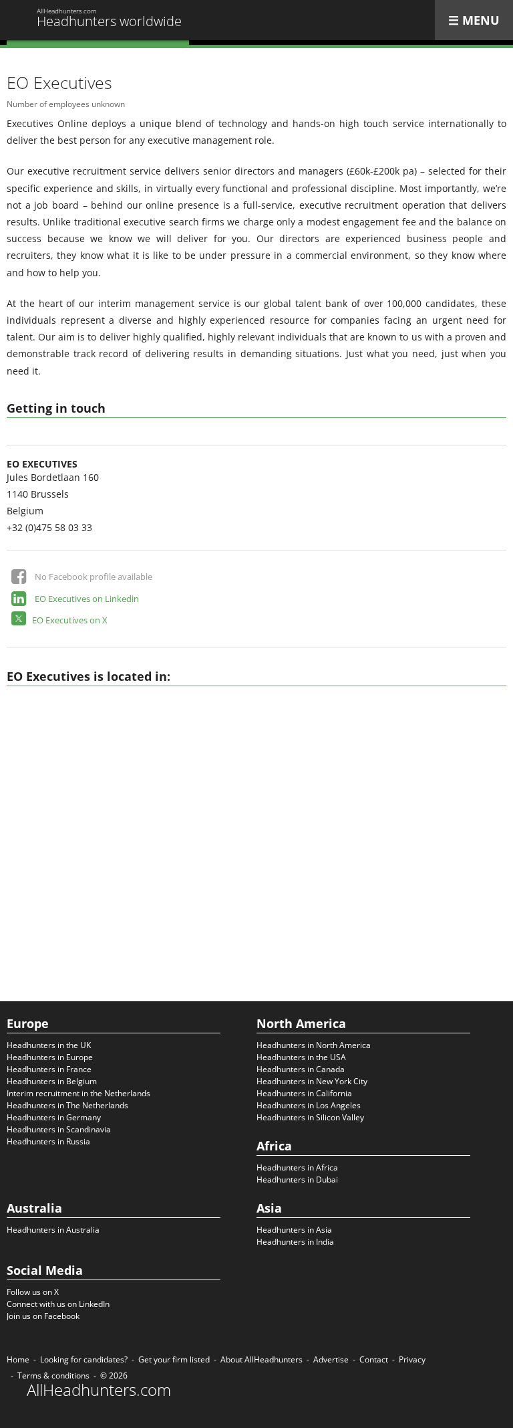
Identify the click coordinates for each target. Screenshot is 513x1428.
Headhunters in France (49, 1069)
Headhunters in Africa (297, 1167)
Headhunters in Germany (54, 1117)
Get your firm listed (174, 1359)
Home (18, 1359)
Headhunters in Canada (300, 1069)
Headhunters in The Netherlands (67, 1105)
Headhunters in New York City (311, 1081)
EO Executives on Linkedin (87, 599)
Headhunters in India (295, 1241)
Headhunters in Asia (294, 1229)
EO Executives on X (70, 620)
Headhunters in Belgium (52, 1081)
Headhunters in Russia (48, 1141)
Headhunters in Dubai (297, 1179)
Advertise (331, 1359)
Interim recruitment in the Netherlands (78, 1093)
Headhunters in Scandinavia (59, 1129)
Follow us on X (33, 1292)
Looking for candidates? (84, 1359)
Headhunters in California (304, 1093)
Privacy (412, 1359)
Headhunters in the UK (49, 1045)
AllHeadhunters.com (99, 1390)
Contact (373, 1359)
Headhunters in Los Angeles (308, 1105)
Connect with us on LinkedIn (58, 1304)
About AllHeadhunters (261, 1359)
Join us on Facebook (43, 1316)
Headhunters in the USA (301, 1057)
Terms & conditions (53, 1375)
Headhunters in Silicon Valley (310, 1117)
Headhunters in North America (313, 1045)
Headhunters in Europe (50, 1057)
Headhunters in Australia (53, 1229)
